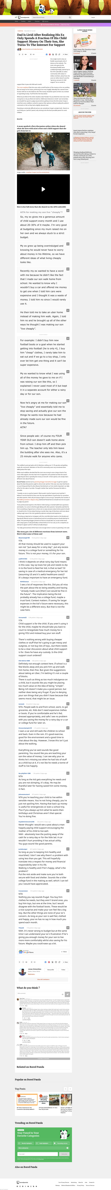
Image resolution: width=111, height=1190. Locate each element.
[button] (65, 1089)
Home (16, 21)
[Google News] (36, 1186)
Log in (93, 17)
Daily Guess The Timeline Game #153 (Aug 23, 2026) (84, 50)
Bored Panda (22, 1182)
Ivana (21, 1022)
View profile (50, 969)
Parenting (20, 31)
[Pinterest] (22, 1186)
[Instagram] (20, 1186)
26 (76, 105)
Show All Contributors (43, 979)
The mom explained (23, 87)
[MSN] (33, 1186)
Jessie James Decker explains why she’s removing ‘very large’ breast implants (84, 132)
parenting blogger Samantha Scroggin (45, 482)
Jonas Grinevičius (26, 49)
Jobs (86, 1182)
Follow (63, 969)
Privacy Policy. (41, 1159)
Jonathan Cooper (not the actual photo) (37, 172)
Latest (29, 21)
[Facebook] (17, 1186)
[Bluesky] (28, 1186)
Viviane (24, 1008)
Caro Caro (22, 998)
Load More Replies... (26, 1019)
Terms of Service (90, 1185)
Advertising (74, 1182)
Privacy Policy (80, 1185)
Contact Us (91, 1182)
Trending (23, 21)
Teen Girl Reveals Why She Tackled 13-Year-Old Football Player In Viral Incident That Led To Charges (83, 100)
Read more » (31, 974)
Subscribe (64, 1154)
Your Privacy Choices (64, 1182)
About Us (80, 1182)
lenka (21, 1044)
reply (26, 1005)
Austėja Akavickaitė (38, 49)
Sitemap (58, 1185)
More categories (23, 1148)
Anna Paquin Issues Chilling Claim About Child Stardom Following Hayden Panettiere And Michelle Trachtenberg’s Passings (83, 74)
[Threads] (30, 1186)
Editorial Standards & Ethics (68, 1185)
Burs (23, 1035)
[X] (25, 1186)
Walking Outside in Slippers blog (28, 499)
